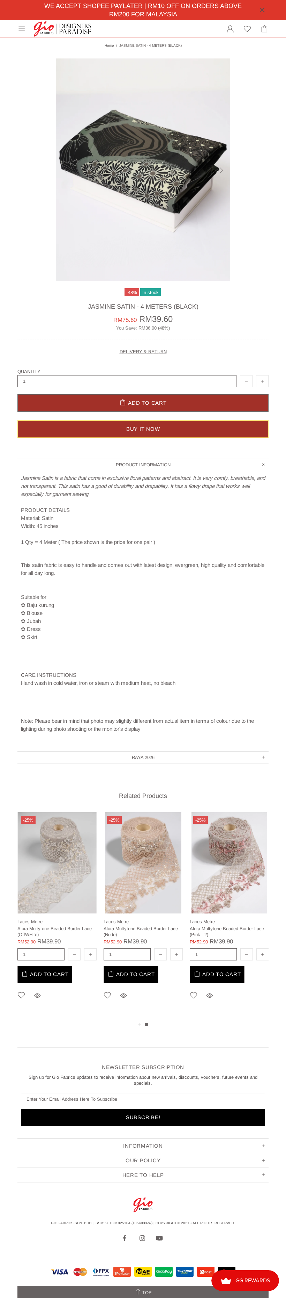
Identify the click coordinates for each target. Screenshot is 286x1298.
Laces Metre (30, 921)
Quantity (28, 371)
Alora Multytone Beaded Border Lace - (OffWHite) (56, 931)
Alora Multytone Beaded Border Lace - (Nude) (142, 931)
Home (109, 45)
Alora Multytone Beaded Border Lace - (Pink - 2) (228, 931)
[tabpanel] (57, 916)
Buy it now (143, 429)
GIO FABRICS (62, 29)
